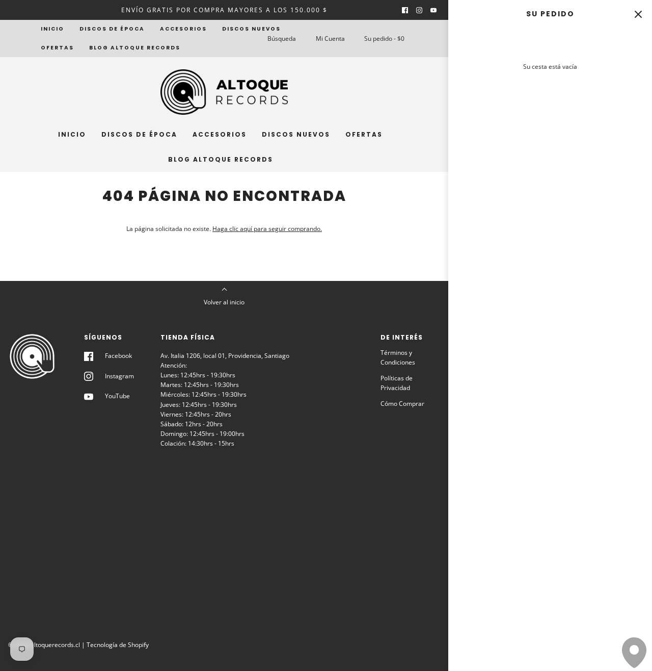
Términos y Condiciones (398, 357)
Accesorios (183, 29)
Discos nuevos (251, 29)
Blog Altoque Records (134, 47)
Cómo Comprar (402, 403)
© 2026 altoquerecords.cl (44, 644)
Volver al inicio (224, 302)
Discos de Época (112, 29)
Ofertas (57, 47)
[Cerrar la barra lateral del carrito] (638, 14)
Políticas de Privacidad (397, 383)
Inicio (52, 29)
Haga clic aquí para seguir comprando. (267, 228)
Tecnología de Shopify (118, 644)
